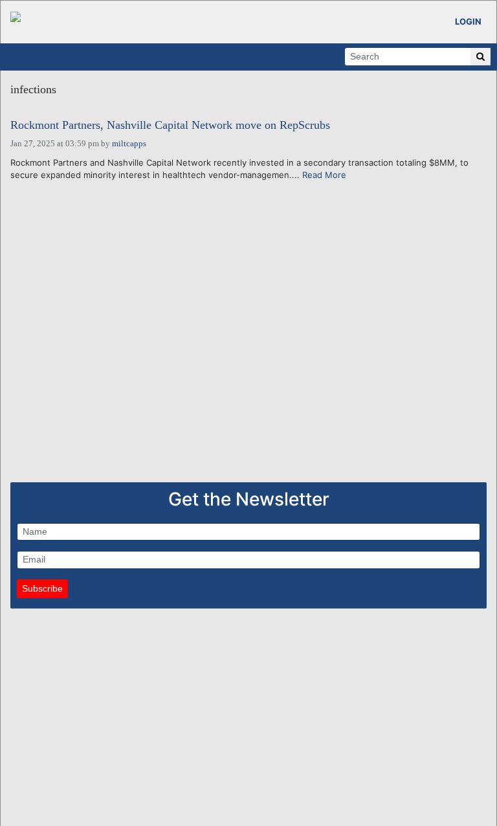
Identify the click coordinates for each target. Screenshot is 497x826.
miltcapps (129, 143)
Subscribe (42, 588)
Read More (324, 175)
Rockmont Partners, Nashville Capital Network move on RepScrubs (170, 125)
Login (468, 21)
